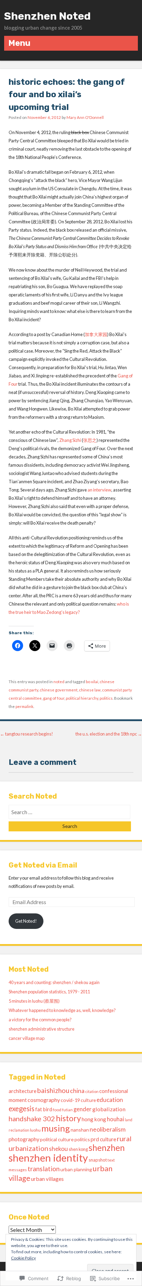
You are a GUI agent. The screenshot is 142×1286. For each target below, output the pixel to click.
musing (55, 1128)
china (77, 1090)
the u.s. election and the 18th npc (108, 734)
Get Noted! (26, 921)
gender (82, 1109)
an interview (99, 490)
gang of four (53, 698)
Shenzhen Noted (47, 16)
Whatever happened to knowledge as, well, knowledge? (62, 1010)
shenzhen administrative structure (41, 1029)
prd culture (103, 1139)
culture (88, 1100)
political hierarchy (82, 698)
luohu (35, 1130)
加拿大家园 (96, 334)
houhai (115, 1119)
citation (92, 1091)
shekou (58, 1148)
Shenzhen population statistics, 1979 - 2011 (49, 991)
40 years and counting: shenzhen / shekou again (54, 982)
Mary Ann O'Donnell (85, 117)
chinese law (90, 690)
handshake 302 (32, 1118)
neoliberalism (107, 1129)
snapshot (98, 1160)
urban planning (76, 1169)
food (57, 1109)
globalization (108, 1109)
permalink (24, 706)
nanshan (80, 1130)
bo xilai (92, 681)
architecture (23, 1091)
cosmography (44, 1099)
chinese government (59, 690)
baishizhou (53, 1090)
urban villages (47, 1178)
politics (106, 698)
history (68, 1118)
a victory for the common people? (40, 1019)
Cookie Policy (23, 1257)
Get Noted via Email (43, 865)
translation (44, 1169)
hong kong (94, 1119)
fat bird (43, 1109)
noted (58, 681)
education (110, 1099)
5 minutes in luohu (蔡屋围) (34, 1001)
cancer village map (26, 1038)
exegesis (21, 1108)
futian (67, 1109)
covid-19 (70, 1100)
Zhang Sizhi (70, 440)
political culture (57, 1139)
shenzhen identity (48, 1158)
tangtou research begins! (26, 734)
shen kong (78, 1149)
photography (24, 1139)
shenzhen (107, 1148)
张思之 (90, 440)
